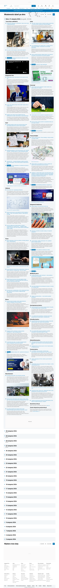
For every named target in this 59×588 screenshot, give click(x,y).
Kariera (33, 585)
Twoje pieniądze (32, 8)
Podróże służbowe (40, 578)
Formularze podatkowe (49, 579)
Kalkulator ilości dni (32, 576)
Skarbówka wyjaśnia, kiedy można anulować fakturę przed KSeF (15, 148)
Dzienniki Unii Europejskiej (24, 578)
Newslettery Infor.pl (35, 403)
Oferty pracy (48, 581)
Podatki (5, 564)
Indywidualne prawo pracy (16, 564)
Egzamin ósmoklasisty (16, 581)
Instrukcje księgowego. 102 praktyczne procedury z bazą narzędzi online (17, 185)
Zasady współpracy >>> (36, 411)
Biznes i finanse (32, 564)
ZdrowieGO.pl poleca (35, 340)
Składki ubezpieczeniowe (41, 577)
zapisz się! (48, 405)
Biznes (17, 8)
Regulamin (29, 585)
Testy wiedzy (14, 582)
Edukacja (47, 8)
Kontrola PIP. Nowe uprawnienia (41, 64)
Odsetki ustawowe (40, 579)
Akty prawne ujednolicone (24, 579)
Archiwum (47, 576)
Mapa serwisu (49, 585)
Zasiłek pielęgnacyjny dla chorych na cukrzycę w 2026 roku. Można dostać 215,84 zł (28, 10)
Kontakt (40, 585)
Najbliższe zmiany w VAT (10, 371)
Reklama (44, 585)
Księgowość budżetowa (36, 204)
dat (36, 271)
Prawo (27, 8)
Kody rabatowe (48, 577)
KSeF (51, 8)
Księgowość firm (9, 75)
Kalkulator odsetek (32, 578)
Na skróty (47, 573)
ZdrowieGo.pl (48, 575)
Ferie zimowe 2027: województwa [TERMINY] (13, 210)
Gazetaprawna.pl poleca (36, 305)
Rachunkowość (6, 565)
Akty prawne (23, 573)
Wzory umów (48, 578)
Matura (14, 580)
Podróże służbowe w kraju (41, 575)
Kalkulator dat (31, 575)
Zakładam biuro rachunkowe (42, 564)
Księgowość (8, 8)
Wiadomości (48, 564)
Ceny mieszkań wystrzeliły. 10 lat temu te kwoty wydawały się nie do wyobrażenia (18, 396)
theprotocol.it (48, 580)
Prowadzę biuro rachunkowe (42, 565)
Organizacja (6, 575)
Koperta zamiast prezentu (34, 161)
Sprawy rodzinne (23, 564)
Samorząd (32, 85)
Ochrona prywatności (11, 585)
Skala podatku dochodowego (42, 580)
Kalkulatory (31, 573)
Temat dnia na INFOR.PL (12, 21)
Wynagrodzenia (15, 565)
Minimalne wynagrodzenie (41, 576)
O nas (5, 585)
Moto (37, 8)
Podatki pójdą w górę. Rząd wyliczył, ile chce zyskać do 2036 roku (16, 102)
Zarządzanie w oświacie (16, 579)
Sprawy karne (23, 565)
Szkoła (13, 576)
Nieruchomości (42, 8)
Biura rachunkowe (40, 563)
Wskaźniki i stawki (41, 573)
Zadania (5, 577)
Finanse (5, 576)
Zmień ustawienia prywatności (21, 585)
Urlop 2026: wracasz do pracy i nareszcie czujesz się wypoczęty (40, 43)
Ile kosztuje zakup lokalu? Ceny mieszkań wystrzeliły (16, 375)
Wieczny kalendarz (39, 130)
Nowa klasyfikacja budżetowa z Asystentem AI (44, 184)
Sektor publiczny (21, 8)
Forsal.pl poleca (34, 349)
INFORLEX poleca (34, 273)
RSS (36, 585)
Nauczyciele (14, 577)
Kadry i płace (6, 579)
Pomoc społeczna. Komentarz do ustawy (43, 249)
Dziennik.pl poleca (34, 319)
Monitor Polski (23, 576)
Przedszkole (14, 575)
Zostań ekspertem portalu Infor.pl (38, 407)
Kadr (31, 21)
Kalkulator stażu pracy (33, 579)
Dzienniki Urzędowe (23, 577)
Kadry (13, 8)
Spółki (30, 565)
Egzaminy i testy (15, 578)
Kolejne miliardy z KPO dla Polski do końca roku (39, 206)
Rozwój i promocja (6, 578)
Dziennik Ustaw (23, 575)
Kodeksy (22, 580)
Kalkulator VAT (31, 577)
